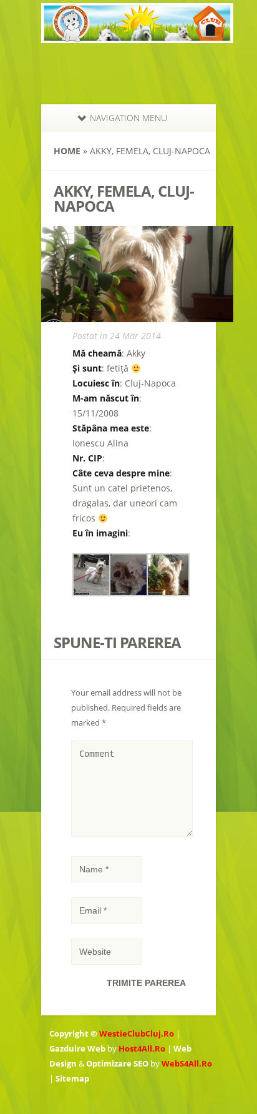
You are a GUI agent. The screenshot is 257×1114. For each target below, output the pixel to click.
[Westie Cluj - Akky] (93, 593)
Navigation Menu (128, 118)
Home (67, 151)
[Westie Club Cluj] (137, 35)
